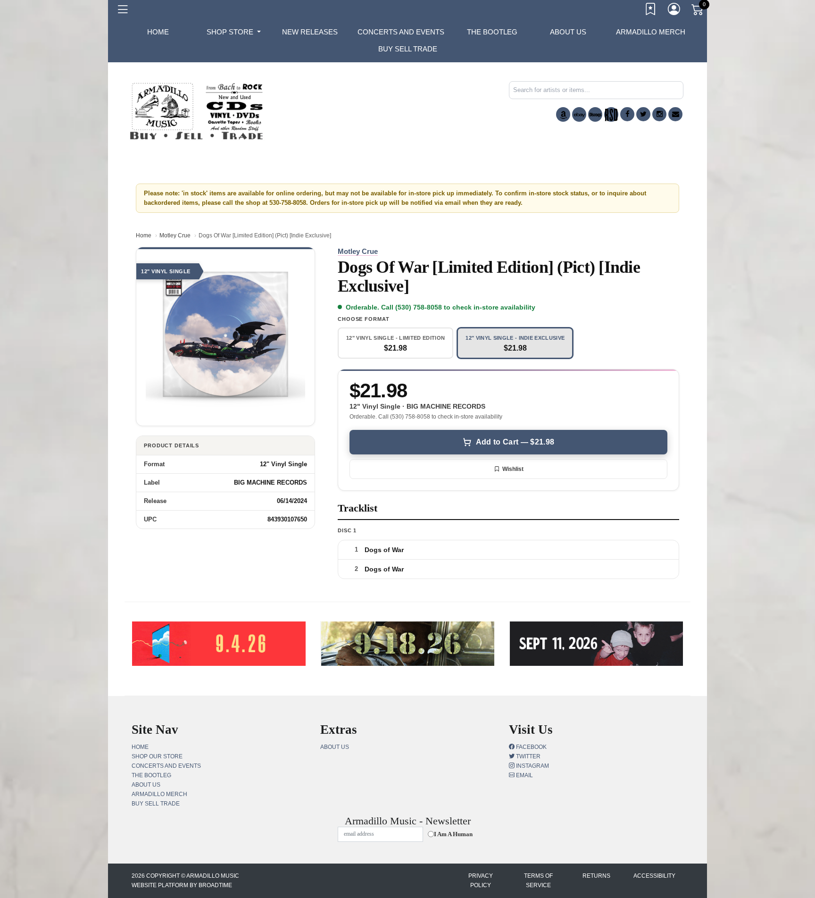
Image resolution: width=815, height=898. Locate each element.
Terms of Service (538, 881)
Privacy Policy (480, 881)
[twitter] (643, 114)
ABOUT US (568, 32)
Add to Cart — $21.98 (515, 442)
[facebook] (627, 114)
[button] (233, 32)
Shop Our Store (157, 756)
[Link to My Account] (674, 11)
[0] (698, 11)
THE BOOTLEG (492, 32)
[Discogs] (595, 114)
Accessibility (654, 876)
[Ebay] (579, 114)
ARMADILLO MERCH (650, 32)
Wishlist (513, 469)
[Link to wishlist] (650, 11)
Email (524, 775)
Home (143, 235)
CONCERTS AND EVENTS (401, 32)
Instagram (532, 766)
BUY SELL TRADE (407, 49)
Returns (596, 876)
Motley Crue (175, 235)
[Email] (675, 114)
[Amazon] (563, 114)
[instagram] (659, 114)
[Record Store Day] (611, 114)
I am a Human (453, 834)
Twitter (528, 756)
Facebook (531, 747)
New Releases (310, 32)
